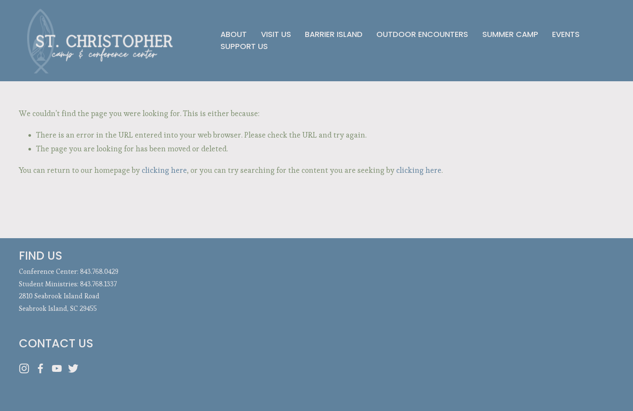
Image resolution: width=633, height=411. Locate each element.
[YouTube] (57, 368)
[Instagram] (24, 368)
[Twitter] (73, 368)
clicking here (164, 170)
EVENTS (566, 34)
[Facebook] (40, 368)
